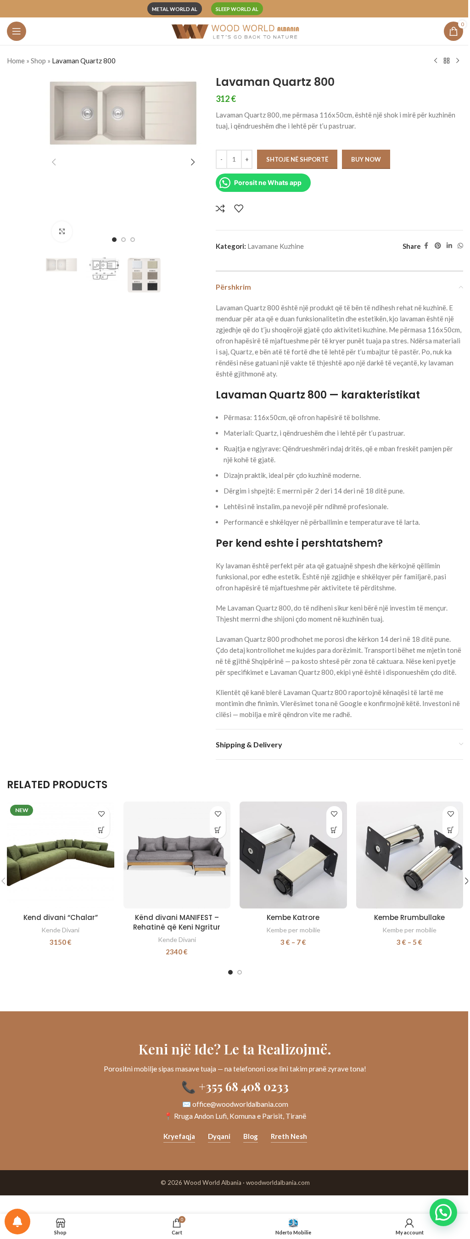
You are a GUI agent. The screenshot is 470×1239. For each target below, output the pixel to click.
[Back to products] (446, 61)
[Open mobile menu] (16, 31)
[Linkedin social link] (449, 246)
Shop (38, 60)
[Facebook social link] (426, 246)
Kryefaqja (179, 1136)
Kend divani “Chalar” (60, 917)
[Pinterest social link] (438, 246)
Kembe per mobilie (293, 930)
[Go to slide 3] (132, 239)
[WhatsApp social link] (460, 246)
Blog (250, 1136)
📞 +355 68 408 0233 (235, 1086)
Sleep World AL (237, 9)
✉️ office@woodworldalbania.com (235, 1104)
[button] (54, 162)
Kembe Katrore (293, 917)
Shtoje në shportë (297, 159)
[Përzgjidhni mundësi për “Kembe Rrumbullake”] (450, 830)
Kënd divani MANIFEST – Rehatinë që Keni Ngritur (176, 922)
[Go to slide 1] (114, 239)
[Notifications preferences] (17, 1221)
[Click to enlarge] (62, 231)
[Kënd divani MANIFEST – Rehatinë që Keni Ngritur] (177, 855)
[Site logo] (235, 30)
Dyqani (219, 1136)
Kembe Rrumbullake (409, 917)
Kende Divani (60, 930)
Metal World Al (174, 9)
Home (16, 60)
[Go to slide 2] (123, 239)
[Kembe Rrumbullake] (410, 855)
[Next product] (457, 61)
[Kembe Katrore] (293, 855)
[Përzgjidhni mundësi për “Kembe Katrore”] (334, 830)
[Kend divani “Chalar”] (60, 855)
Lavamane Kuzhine (275, 246)
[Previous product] (435, 61)
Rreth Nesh (289, 1136)
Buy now (366, 159)
